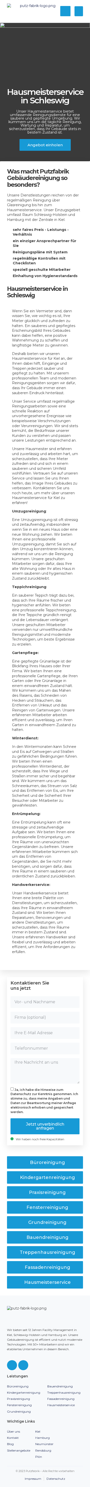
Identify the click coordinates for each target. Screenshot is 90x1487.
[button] (78, 11)
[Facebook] (12, 1365)
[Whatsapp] (23, 1365)
